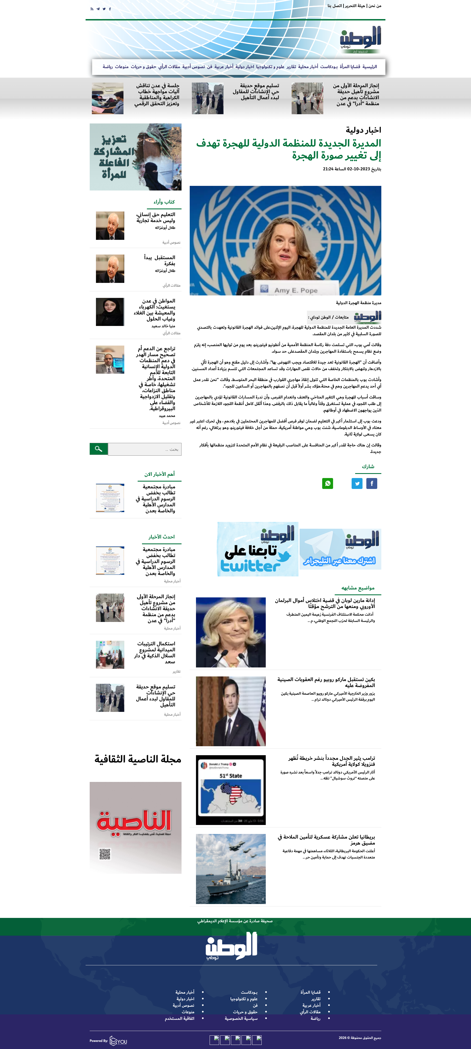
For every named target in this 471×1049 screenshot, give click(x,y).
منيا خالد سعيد (163, 326)
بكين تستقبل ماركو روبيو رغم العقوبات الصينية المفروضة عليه (326, 682)
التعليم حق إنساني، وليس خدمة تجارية (155, 217)
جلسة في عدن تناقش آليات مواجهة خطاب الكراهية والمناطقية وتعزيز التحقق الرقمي (156, 94)
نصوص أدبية (193, 67)
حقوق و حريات (143, 67)
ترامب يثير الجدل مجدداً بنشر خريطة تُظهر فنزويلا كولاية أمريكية (332, 761)
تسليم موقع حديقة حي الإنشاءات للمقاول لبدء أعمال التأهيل (256, 91)
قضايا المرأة (350, 67)
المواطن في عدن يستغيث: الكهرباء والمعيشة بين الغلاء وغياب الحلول (154, 310)
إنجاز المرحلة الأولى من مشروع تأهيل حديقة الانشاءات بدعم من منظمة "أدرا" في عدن (356, 94)
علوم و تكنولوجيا (270, 67)
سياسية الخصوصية (241, 1018)
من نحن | (373, 6)
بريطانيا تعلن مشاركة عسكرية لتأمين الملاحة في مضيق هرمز (326, 840)
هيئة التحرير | (353, 6)
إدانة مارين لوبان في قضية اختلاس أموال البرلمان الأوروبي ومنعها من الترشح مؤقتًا (325, 603)
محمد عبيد (167, 415)
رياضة (108, 67)
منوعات (122, 67)
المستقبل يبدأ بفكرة (159, 260)
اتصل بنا (335, 6)
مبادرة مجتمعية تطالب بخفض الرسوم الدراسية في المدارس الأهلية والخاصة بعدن (155, 498)
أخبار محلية (308, 67)
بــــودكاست (329, 67)
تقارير (291, 67)
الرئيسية (370, 67)
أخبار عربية (224, 67)
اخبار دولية (244, 67)
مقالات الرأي (169, 67)
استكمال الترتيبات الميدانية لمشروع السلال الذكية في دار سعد (154, 652)
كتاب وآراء (164, 202)
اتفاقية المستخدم (179, 1018)
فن (209, 67)
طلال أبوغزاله (165, 227)
